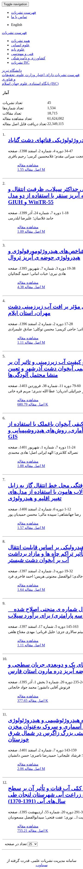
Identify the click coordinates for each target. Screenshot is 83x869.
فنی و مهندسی (22, 54)
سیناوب (41, 865)
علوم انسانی (20, 45)
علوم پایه (18, 49)
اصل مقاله (31, 170)
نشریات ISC (20, 62)
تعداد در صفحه (16, 844)
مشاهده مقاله (28, 165)
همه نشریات (20, 41)
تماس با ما (19, 17)
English (16, 25)
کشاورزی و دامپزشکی (28, 58)
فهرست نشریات (23, 12)
